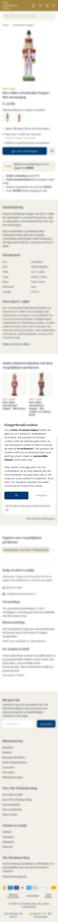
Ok (16, 495)
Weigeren (41, 495)
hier (28, 467)
